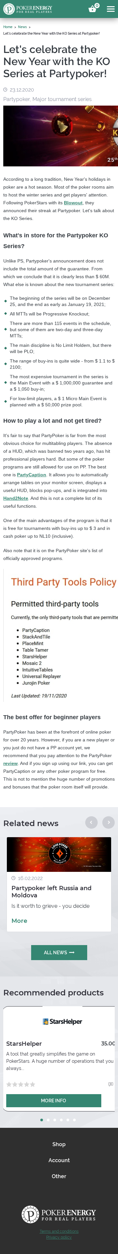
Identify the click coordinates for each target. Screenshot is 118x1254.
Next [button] (108, 822)
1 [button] (41, 1120)
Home (7, 27)
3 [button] (54, 1120)
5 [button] (68, 1120)
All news (55, 952)
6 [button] (74, 1120)
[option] (59, 884)
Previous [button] (91, 822)
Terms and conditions (59, 1231)
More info (53, 1100)
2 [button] (48, 1120)
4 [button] (61, 1120)
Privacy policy (59, 1237)
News (22, 27)
